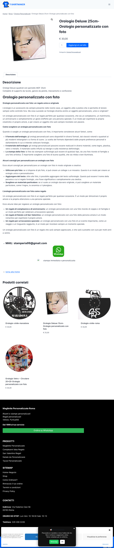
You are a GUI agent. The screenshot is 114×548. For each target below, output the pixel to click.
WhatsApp (54, 542)
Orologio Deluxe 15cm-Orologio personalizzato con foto (55, 326)
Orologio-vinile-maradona (17, 323)
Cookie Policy (5, 544)
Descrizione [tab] (11, 75)
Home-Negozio (9, 472)
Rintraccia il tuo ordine (13, 484)
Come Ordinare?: (10, 480)
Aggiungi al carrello (77, 45)
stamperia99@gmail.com (30, 243)
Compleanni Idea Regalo (13, 449)
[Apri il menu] (109, 4)
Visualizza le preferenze (97, 537)
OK (62, 542)
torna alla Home (13, 272)
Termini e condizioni (11, 487)
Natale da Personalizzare (14, 457)
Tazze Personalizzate (12, 461)
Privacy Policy (9, 491)
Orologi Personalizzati (73, 52)
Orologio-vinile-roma (90, 323)
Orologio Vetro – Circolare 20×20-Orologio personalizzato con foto (17, 381)
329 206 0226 (18, 522)
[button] (109, 530)
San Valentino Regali (12, 453)
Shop (5, 476)
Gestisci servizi (105, 544)
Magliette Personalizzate (14, 446)
